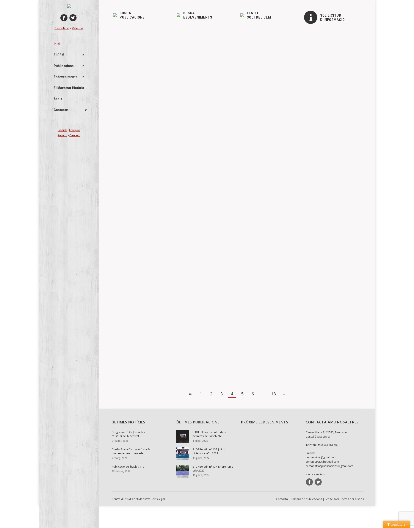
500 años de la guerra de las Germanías (152, 295)
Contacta (282, 499)
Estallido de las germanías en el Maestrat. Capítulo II (163, 247)
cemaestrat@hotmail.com (322, 462)
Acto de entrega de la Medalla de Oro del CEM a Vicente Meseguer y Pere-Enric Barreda (193, 77)
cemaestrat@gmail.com (321, 457)
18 (273, 394)
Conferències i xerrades (137, 254)
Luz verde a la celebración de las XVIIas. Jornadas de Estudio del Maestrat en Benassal (193, 204)
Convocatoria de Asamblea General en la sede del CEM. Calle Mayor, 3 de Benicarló (189, 42)
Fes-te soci (332, 499)
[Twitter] (73, 17)
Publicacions (146, 176)
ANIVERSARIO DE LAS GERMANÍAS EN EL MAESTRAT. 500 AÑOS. (175, 343)
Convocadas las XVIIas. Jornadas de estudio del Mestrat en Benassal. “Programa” (188, 169)
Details (124, 100)
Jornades (140, 85)
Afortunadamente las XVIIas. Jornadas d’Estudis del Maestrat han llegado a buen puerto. (193, 121)
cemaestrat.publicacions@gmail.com (329, 466)
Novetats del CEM (145, 50)
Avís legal (158, 499)
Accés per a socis (353, 499)
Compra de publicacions (306, 499)
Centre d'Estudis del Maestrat (131, 499)
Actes (124, 50)
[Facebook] (63, 17)
